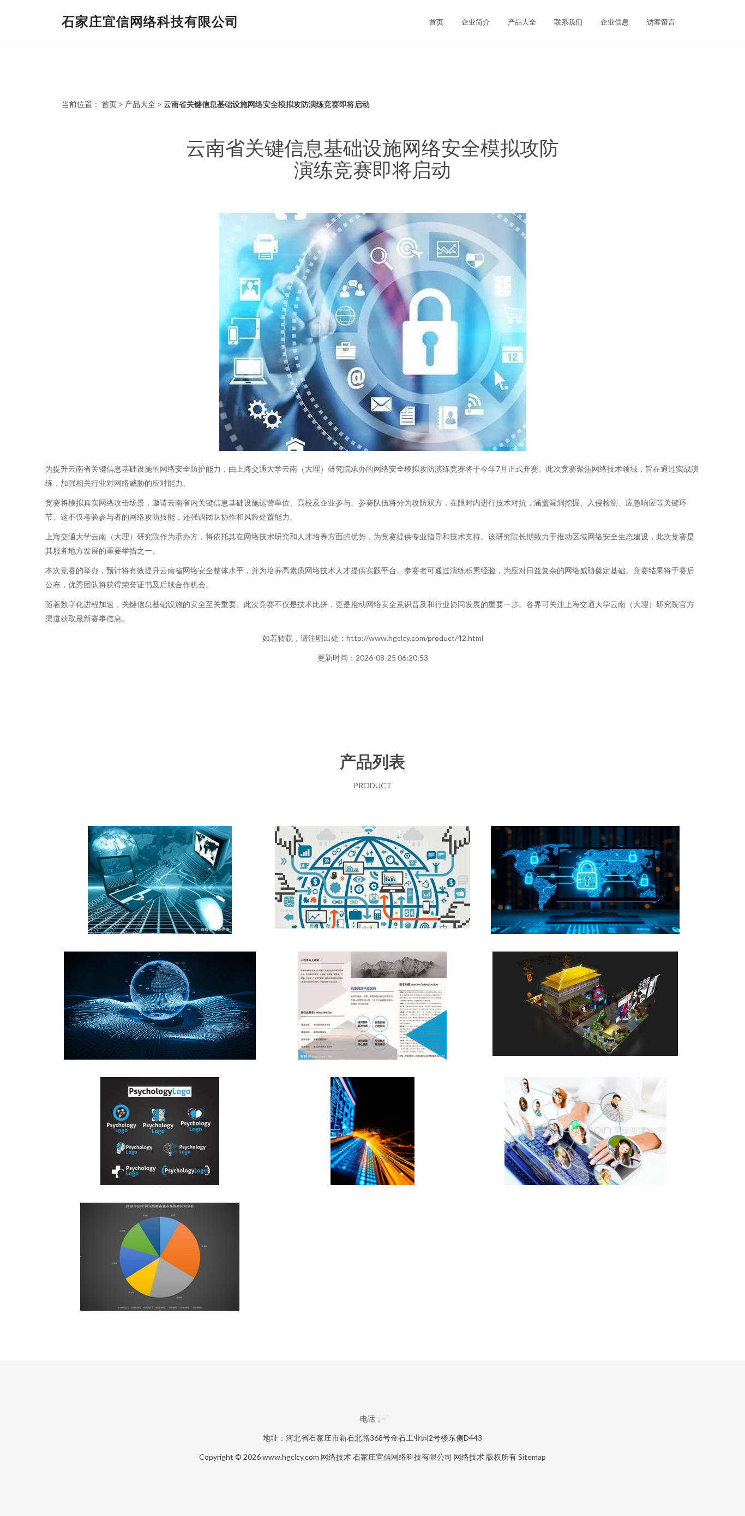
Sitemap (532, 1456)
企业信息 (614, 21)
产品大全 (522, 21)
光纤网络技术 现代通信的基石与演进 (372, 1132)
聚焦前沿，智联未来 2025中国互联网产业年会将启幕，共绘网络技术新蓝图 (159, 1006)
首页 (436, 21)
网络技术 (336, 1456)
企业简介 (475, 21)
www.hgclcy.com (290, 1456)
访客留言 (661, 21)
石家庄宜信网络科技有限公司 (150, 21)
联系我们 (568, 21)
